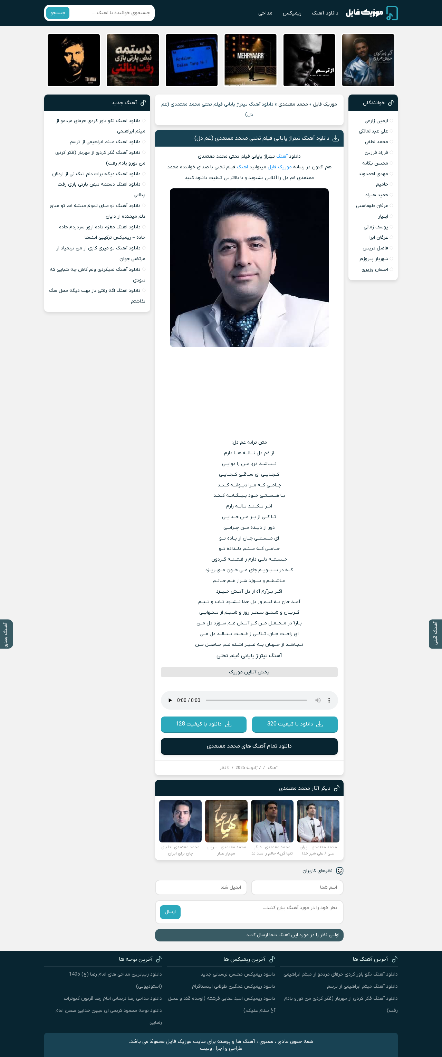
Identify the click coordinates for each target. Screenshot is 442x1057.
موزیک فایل (325, 104)
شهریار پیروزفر (373, 259)
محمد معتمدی (293, 104)
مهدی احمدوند (373, 174)
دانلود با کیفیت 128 (199, 724)
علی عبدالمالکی (373, 131)
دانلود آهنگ (325, 13)
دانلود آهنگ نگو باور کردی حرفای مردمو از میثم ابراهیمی (341, 974)
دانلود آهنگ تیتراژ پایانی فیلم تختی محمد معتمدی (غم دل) (261, 138)
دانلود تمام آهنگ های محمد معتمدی (249, 746)
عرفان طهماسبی (372, 205)
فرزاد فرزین (376, 152)
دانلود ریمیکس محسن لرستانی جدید (238, 974)
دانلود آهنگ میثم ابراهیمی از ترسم (105, 142)
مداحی (265, 13)
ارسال (170, 912)
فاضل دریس (375, 248)
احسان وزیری (375, 269)
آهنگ (282, 156)
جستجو (57, 13)
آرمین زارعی (376, 121)
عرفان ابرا (378, 237)
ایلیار (383, 216)
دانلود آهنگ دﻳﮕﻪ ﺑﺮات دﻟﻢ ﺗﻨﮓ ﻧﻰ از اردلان (96, 174)
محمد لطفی (376, 142)
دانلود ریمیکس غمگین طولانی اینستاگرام (233, 986)
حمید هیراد (376, 195)
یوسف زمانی (376, 227)
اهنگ (242, 167)
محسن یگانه (375, 163)
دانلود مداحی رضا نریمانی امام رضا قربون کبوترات (113, 998)
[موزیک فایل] (372, 13)
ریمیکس (292, 13)
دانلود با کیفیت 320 (290, 724)
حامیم (382, 184)
